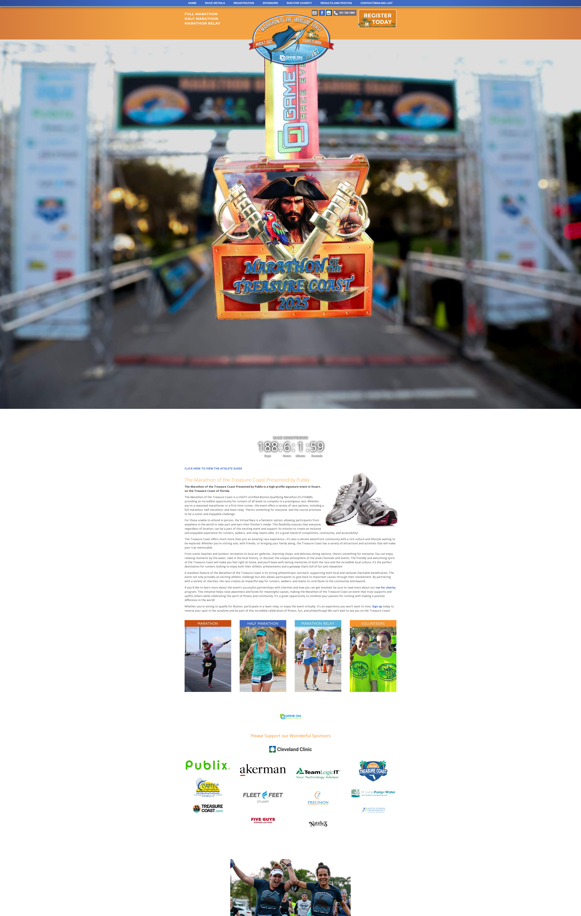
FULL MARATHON (201, 14)
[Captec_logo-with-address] (208, 800)
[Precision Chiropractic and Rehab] (318, 805)
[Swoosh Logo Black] (318, 825)
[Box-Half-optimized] (263, 656)
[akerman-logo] (263, 783)
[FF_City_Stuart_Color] (263, 805)
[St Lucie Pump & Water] (373, 797)
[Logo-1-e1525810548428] (290, 727)
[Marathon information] (208, 656)
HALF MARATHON (201, 19)
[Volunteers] (373, 656)
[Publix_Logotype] (208, 773)
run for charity (386, 587)
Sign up (377, 606)
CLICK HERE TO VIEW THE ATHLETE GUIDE (213, 468)
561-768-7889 (347, 12)
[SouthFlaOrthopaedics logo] (373, 812)
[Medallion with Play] (373, 781)
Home (192, 3)
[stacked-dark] (208, 811)
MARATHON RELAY (202, 23)
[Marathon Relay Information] (318, 656)
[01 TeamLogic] (318, 783)
